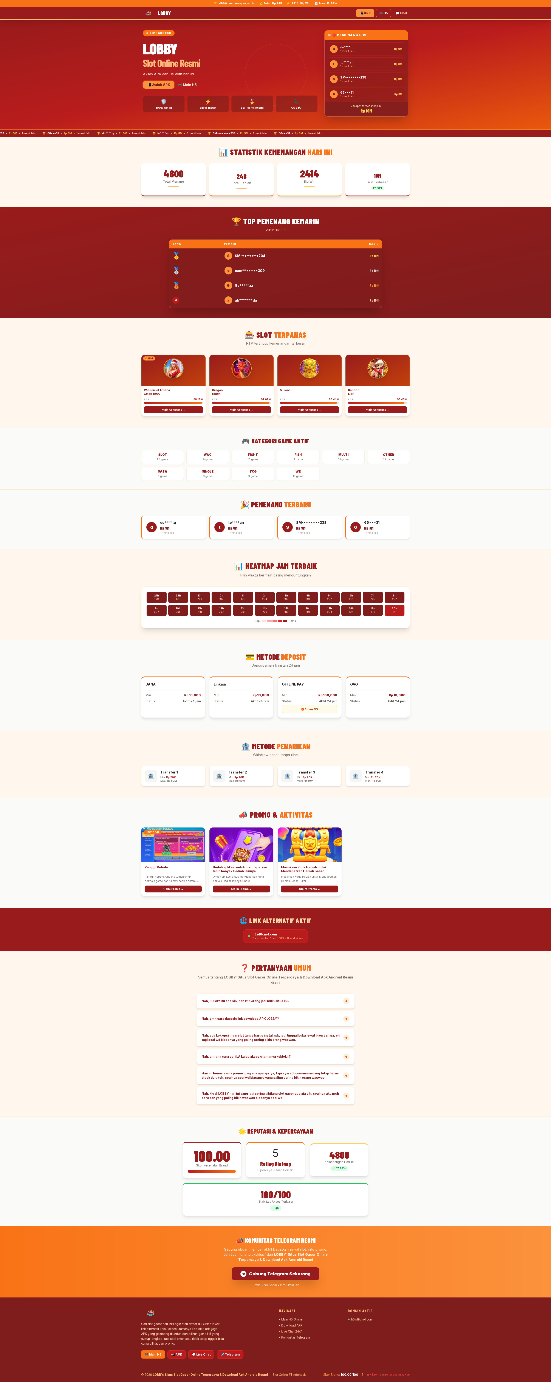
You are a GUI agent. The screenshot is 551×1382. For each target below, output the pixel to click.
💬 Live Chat (201, 1354)
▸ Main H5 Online (291, 1319)
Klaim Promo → (173, 889)
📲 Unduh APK (158, 84)
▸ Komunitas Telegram (294, 1337)
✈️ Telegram (230, 1354)
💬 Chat (401, 13)
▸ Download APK (290, 1325)
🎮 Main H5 (187, 85)
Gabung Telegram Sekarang (280, 1273)
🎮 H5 (383, 13)
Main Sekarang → (174, 409)
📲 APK (365, 13)
